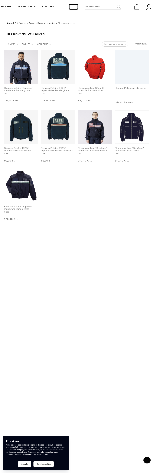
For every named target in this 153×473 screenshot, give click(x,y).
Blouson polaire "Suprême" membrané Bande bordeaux (92, 149)
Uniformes (21, 23)
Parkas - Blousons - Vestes (42, 23)
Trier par (108, 44)
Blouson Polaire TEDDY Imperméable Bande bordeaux (57, 149)
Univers (6, 7)
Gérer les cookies (43, 464)
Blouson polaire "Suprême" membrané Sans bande (129, 149)
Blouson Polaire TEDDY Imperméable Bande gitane (55, 89)
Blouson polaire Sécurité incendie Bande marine (91, 89)
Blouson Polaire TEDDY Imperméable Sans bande (17, 149)
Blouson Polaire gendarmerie (130, 88)
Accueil (10, 23)
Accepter (24, 464)
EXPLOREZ (48, 7)
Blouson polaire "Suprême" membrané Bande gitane (18, 89)
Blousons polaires (66, 23)
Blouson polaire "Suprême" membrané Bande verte (18, 208)
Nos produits (26, 7)
